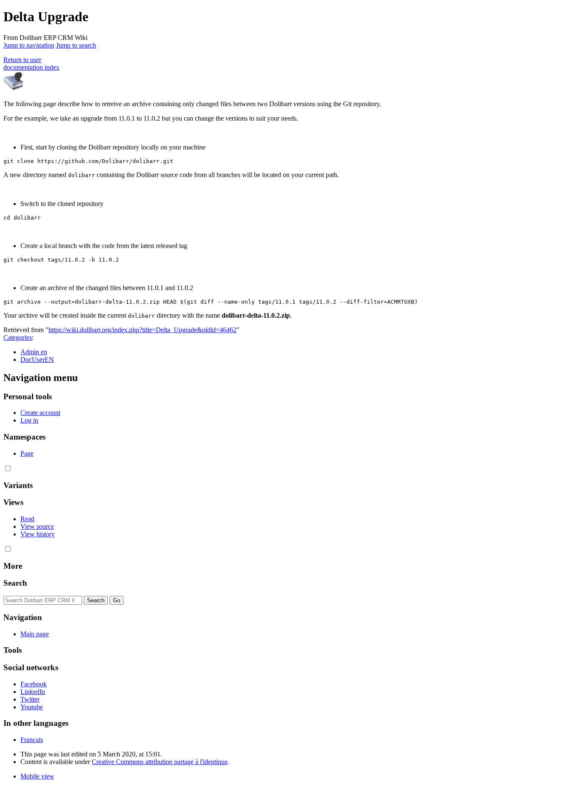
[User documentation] (13, 89)
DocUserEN (37, 359)
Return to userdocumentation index (31, 63)
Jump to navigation (28, 45)
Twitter (29, 699)
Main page (34, 633)
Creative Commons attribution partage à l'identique (160, 761)
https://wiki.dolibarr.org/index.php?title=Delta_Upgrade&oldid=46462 (142, 329)
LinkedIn (32, 691)
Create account (40, 412)
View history (37, 534)
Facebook (33, 684)
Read (27, 518)
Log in (29, 420)
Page (27, 453)
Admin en (33, 351)
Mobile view (37, 776)
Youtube (31, 707)
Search (15, 582)
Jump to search (76, 45)
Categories (17, 337)
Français (31, 739)
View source (37, 526)
